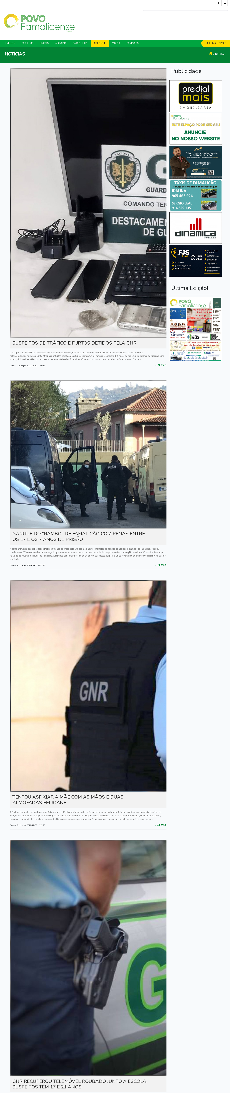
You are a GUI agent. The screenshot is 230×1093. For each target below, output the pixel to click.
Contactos (132, 43)
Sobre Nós (27, 43)
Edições (44, 43)
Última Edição (216, 43)
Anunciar (60, 43)
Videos (116, 43)
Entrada (10, 43)
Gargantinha (80, 43)
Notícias (220, 54)
